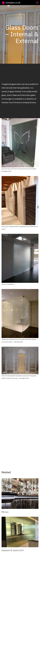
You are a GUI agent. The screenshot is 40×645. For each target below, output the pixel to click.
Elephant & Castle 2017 (13, 550)
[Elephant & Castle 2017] (20, 532)
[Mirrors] (20, 493)
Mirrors (5, 512)
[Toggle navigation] (37, 2)
